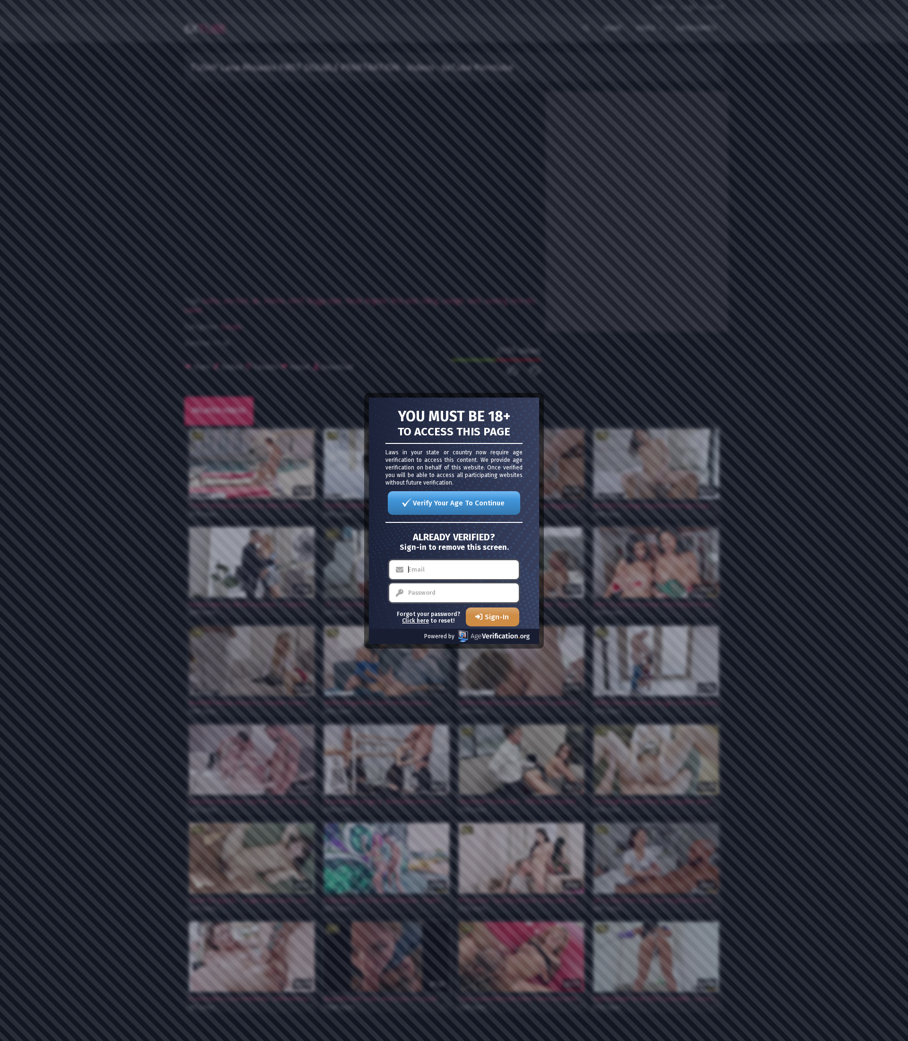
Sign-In (497, 617)
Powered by (439, 636)
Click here (415, 620)
